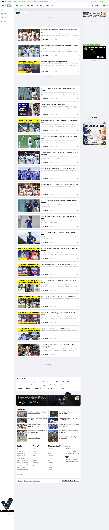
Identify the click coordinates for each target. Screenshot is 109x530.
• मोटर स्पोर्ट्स (35, 462)
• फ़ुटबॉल (34, 453)
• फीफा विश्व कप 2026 (69, 448)
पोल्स (5, 21)
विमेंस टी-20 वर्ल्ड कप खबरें (22, 467)
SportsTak (4, 1)
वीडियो (5, 17)
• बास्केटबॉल (35, 460)
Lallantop (34, 1)
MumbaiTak (22, 1)
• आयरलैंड (50, 469)
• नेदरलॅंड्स (50, 455)
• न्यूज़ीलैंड (50, 467)
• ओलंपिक (34, 451)
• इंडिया (49, 451)
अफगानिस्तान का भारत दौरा (22, 469)
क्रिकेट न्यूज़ (19, 474)
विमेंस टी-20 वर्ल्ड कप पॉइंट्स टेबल (23, 460)
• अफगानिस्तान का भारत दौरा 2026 (72, 453)
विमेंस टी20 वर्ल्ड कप (21, 455)
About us (20, 481)
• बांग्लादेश (50, 453)
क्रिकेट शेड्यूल (20, 451)
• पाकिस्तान (50, 458)
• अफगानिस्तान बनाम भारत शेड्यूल (71, 461)
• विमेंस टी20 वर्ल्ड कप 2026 (70, 451)
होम (4, 10)
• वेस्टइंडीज (50, 465)
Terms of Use (36, 481)
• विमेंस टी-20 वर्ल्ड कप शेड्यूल (71, 459)
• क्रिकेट (34, 448)
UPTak (16, 1)
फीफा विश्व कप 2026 (21, 453)
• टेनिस (34, 455)
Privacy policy (28, 481)
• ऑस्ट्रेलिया (50, 448)
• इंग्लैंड (49, 460)
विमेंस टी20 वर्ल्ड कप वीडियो (22, 465)
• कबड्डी (34, 458)
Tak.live (46, 1)
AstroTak (40, 1)
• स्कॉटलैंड (50, 462)
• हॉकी (34, 465)
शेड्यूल (5, 13)
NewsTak (10, 1)
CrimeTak (28, 1)
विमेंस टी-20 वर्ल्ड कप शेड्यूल (22, 458)
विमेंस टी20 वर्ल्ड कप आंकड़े (22, 462)
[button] (17, 5)
